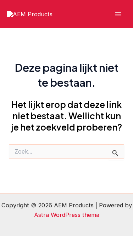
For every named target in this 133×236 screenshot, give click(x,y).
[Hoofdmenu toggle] (118, 14)
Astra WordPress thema (66, 214)
